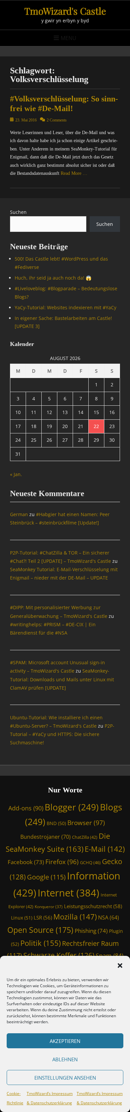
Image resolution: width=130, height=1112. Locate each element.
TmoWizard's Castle (65, 11)
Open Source (40, 929)
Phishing (91, 931)
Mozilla (75, 916)
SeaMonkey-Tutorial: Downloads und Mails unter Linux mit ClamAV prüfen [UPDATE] (62, 679)
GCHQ (90, 862)
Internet (68, 892)
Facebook (26, 862)
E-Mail (105, 849)
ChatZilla (84, 837)
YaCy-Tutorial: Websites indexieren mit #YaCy (65, 307)
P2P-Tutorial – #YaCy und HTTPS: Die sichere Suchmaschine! (62, 734)
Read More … (74, 173)
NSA (108, 917)
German (19, 514)
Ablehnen (65, 1059)
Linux (21, 917)
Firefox (62, 861)
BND (56, 823)
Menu (68, 38)
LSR (43, 917)
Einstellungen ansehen (65, 1077)
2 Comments (57, 120)
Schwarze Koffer (58, 955)
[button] (120, 965)
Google (46, 876)
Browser (86, 822)
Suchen (18, 212)
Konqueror (49, 906)
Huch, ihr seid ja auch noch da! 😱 (53, 278)
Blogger (72, 807)
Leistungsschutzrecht (93, 906)
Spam (109, 956)
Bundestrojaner (45, 836)
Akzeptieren (65, 1041)
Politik (40, 943)
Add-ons (25, 808)
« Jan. (16, 474)
